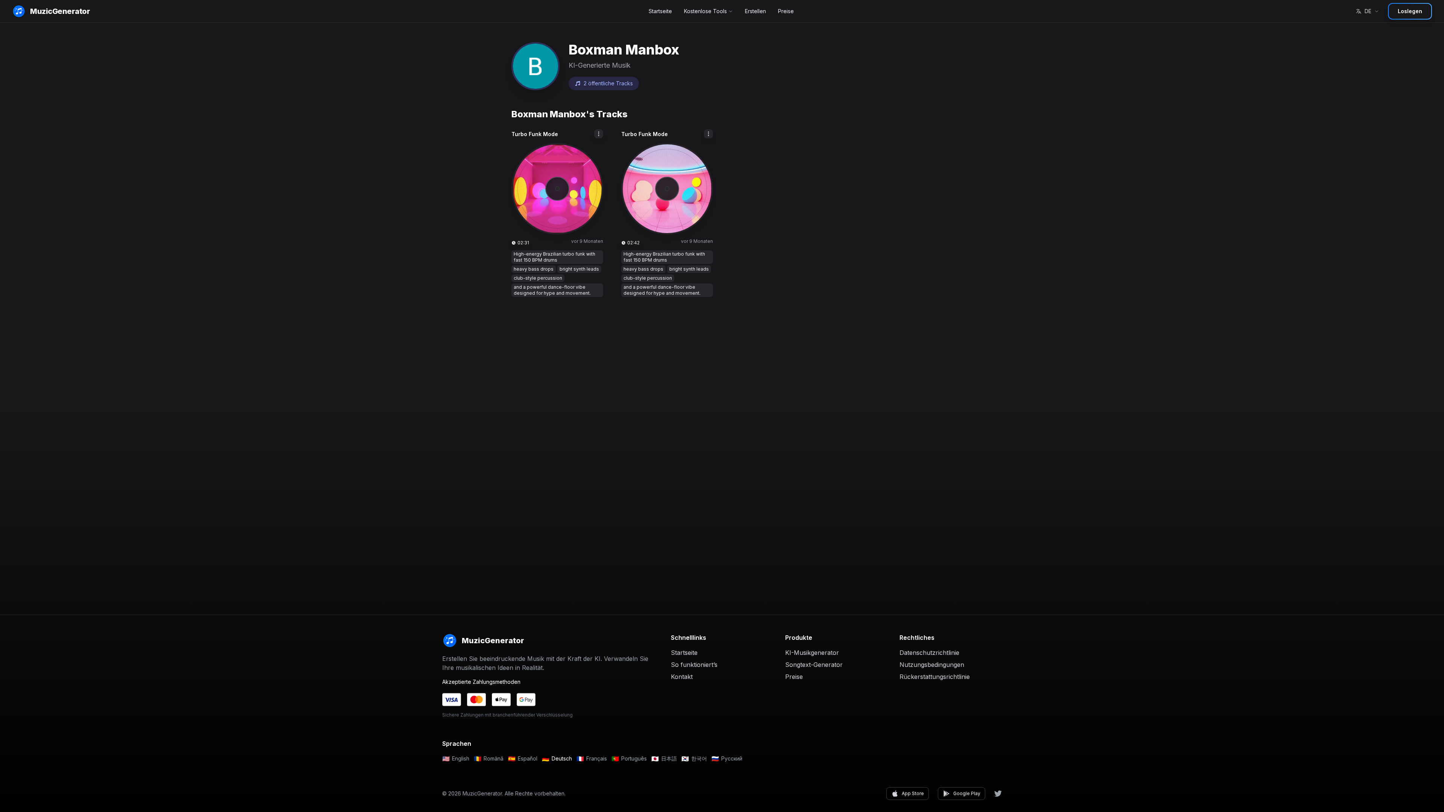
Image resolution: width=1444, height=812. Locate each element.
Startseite (660, 11)
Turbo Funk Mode (534, 134)
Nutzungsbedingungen (931, 664)
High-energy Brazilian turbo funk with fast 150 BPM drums (554, 257)
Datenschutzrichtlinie (929, 652)
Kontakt (682, 676)
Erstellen (755, 11)
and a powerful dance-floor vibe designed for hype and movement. (552, 290)
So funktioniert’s (694, 664)
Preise (786, 11)
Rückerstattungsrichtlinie (934, 676)
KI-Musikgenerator (812, 652)
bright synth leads (579, 269)
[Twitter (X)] (998, 793)
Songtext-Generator (814, 664)
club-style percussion (538, 278)
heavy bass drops (534, 269)
